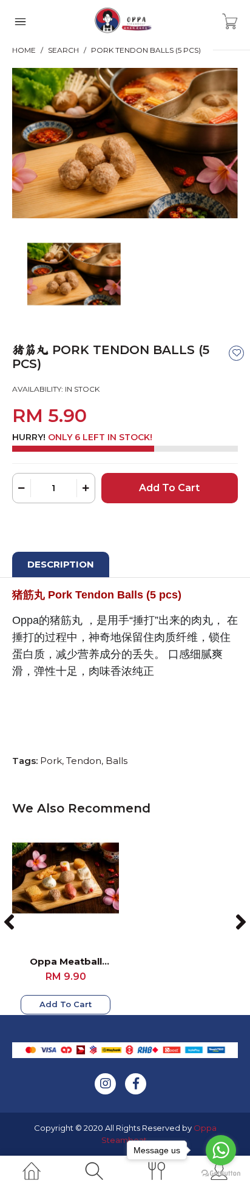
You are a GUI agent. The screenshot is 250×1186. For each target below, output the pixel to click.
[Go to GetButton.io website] (220, 1174)
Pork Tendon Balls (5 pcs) (146, 50)
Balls (116, 760)
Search (63, 50)
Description (60, 564)
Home (24, 50)
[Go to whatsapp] (221, 1150)
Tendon (83, 760)
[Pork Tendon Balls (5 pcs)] (125, 142)
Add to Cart (65, 1004)
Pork (51, 760)
